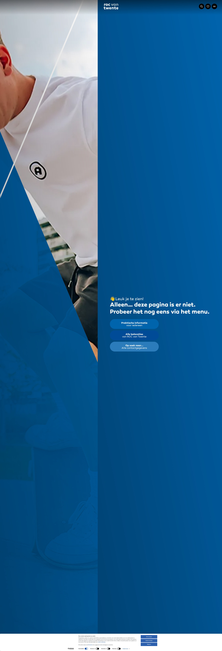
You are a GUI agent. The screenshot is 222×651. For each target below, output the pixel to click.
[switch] (97, 649)
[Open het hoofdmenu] (214, 6)
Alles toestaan (149, 636)
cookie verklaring (101, 642)
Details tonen (125, 648)
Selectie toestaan (149, 640)
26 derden (90, 644)
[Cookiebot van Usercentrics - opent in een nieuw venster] (71, 649)
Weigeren (149, 644)
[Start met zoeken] (201, 6)
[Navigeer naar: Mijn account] (208, 6)
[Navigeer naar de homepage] (111, 6)
